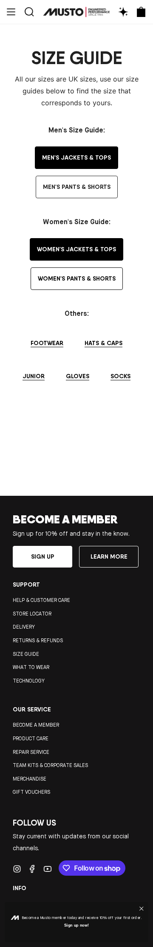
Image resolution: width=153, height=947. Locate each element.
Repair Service (31, 752)
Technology (29, 680)
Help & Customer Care (41, 600)
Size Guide (26, 654)
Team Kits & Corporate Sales (50, 765)
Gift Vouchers (31, 792)
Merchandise (29, 779)
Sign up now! (76, 925)
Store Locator (32, 613)
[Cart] (141, 12)
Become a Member (36, 725)
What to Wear (31, 667)
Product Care (30, 738)
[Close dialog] (141, 908)
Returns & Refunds (38, 640)
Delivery (24, 627)
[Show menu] (11, 12)
